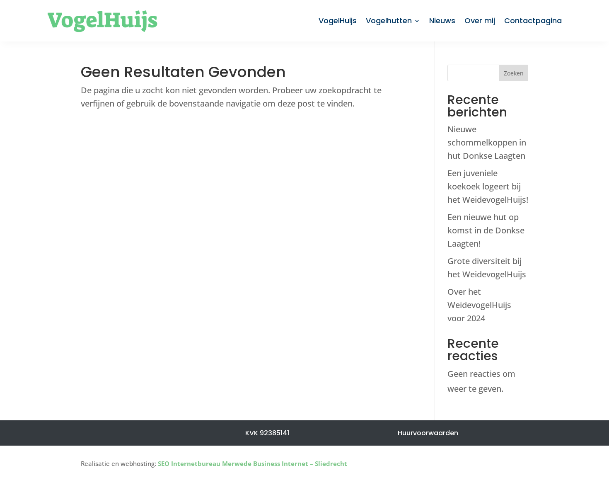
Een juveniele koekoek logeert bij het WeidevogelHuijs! (487, 186)
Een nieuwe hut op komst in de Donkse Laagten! (485, 230)
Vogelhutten (389, 20)
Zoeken (514, 73)
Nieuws (442, 20)
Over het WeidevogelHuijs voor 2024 (479, 305)
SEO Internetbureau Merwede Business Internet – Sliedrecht (252, 463)
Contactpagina (533, 20)
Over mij (479, 20)
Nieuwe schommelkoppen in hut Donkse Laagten (486, 142)
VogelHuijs (338, 20)
